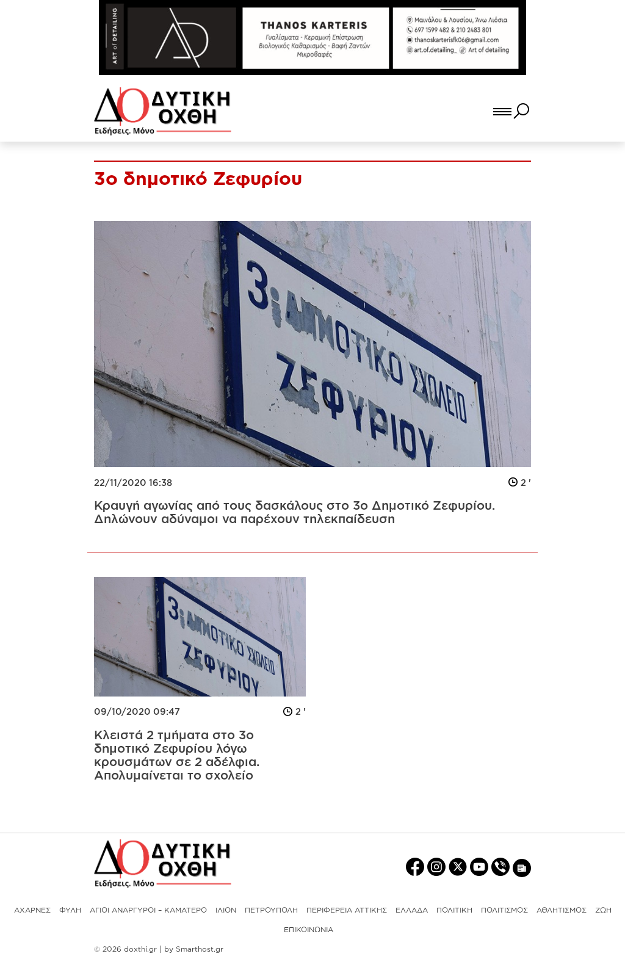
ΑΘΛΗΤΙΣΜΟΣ (561, 910)
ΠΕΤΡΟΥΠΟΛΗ (271, 910)
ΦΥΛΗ (70, 910)
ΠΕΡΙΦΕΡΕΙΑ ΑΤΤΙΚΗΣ (346, 910)
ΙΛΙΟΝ (225, 910)
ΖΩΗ (603, 910)
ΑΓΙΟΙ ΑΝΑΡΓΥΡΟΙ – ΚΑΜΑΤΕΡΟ (148, 910)
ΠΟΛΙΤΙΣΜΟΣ (504, 910)
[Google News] (522, 867)
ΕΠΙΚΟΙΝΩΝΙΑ (308, 929)
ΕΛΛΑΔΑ (412, 910)
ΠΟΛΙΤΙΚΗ (454, 910)
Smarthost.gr (199, 949)
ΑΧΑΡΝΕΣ (32, 910)
